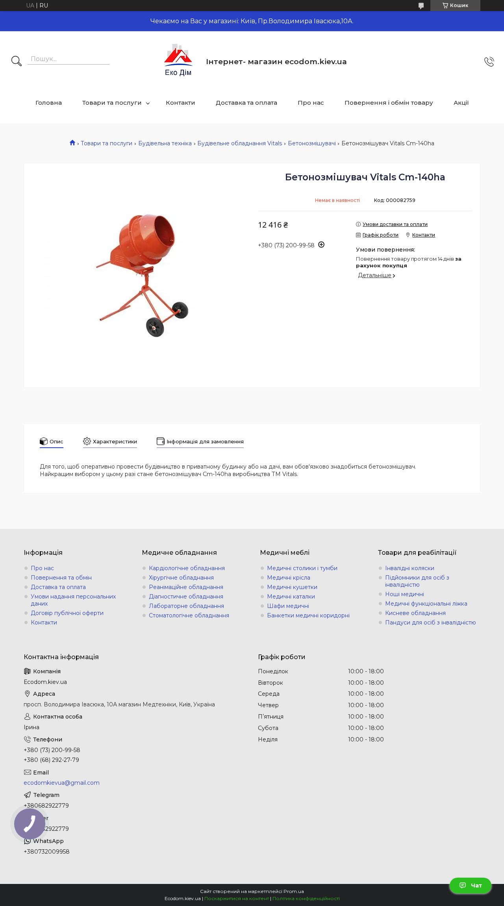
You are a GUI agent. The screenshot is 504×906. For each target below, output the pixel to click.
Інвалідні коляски (409, 568)
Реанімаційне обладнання (186, 587)
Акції (461, 102)
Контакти (180, 102)
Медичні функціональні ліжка (426, 603)
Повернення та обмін (61, 577)
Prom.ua (294, 891)
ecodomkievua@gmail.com (62, 782)
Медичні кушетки (292, 587)
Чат (476, 885)
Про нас (311, 102)
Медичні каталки (291, 596)
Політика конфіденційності (306, 898)
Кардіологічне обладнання (187, 568)
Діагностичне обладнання (186, 596)
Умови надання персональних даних (73, 600)
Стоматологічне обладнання (189, 615)
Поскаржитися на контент (236, 898)
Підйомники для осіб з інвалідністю (417, 581)
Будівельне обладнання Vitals (239, 143)
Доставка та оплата (246, 102)
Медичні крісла (288, 577)
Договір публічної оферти (67, 613)
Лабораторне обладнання (186, 606)
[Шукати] (16, 61)
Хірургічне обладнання (181, 577)
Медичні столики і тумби (302, 568)
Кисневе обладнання (415, 613)
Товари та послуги (112, 102)
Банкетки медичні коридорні (308, 615)
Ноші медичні (404, 594)
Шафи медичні (288, 606)
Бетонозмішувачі (312, 143)
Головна (48, 102)
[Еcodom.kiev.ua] (178, 61)
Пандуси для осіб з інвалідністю (430, 622)
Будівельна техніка (165, 143)
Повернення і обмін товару (389, 102)
